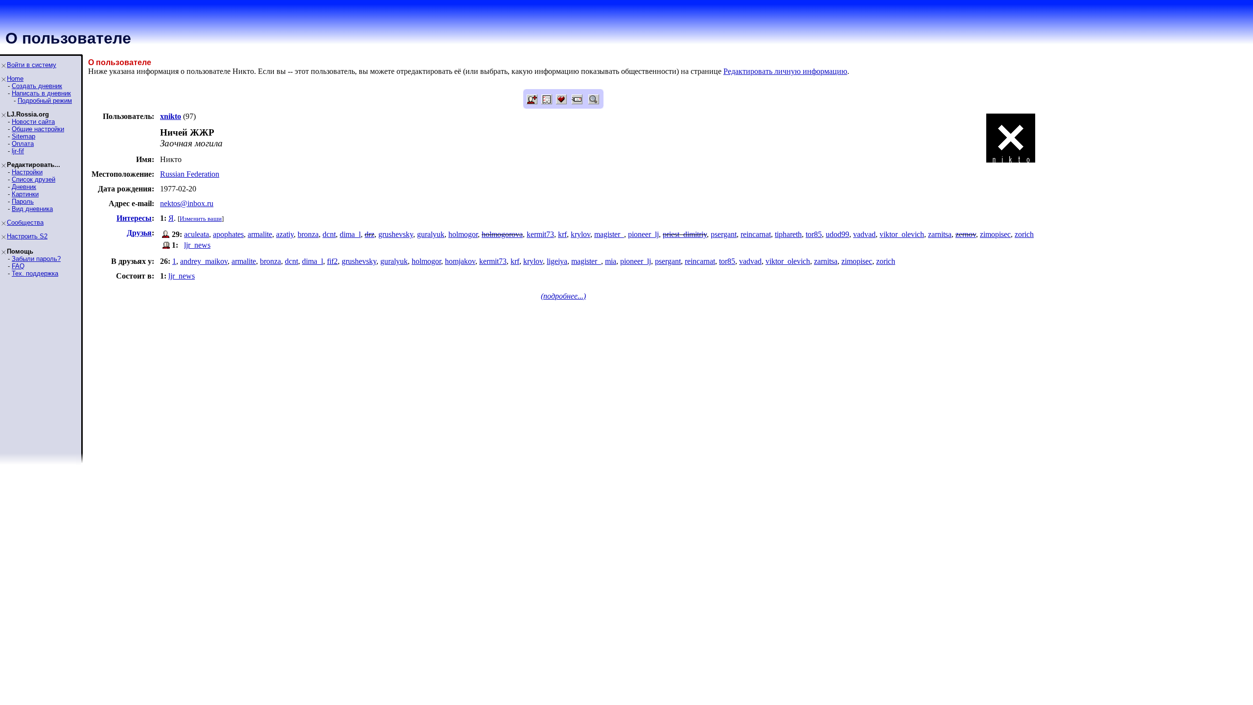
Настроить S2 (27, 236)
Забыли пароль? (36, 258)
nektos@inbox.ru (186, 203)
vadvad (864, 234)
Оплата (23, 143)
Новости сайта (33, 121)
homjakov (460, 261)
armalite (260, 234)
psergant (724, 234)
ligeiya (557, 261)
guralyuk (430, 234)
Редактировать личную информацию (785, 71)
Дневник (24, 186)
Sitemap (23, 136)
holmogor (463, 234)
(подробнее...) (563, 296)
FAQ (18, 266)
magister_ (609, 234)
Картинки (25, 194)
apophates (228, 234)
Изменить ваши (201, 218)
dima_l (350, 234)
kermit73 (540, 234)
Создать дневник (37, 86)
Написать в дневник (41, 93)
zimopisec (995, 234)
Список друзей (33, 179)
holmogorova (502, 234)
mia (610, 261)
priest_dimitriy (685, 234)
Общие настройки (38, 129)
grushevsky (395, 234)
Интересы (134, 218)
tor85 (814, 234)
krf (562, 234)
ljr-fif (18, 151)
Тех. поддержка (35, 273)
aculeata (196, 234)
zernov (965, 234)
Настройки (27, 172)
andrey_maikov (204, 261)
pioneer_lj (643, 234)
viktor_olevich (902, 234)
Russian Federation (189, 174)
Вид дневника (32, 208)
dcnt (329, 234)
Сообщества (25, 222)
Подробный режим (45, 100)
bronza (308, 234)
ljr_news (197, 245)
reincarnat (756, 234)
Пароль (23, 201)
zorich (1024, 234)
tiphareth (788, 234)
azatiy (285, 234)
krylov (580, 234)
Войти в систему (31, 65)
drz (369, 234)
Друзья (139, 233)
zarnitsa (939, 234)
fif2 (332, 261)
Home (15, 78)
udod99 (837, 234)
